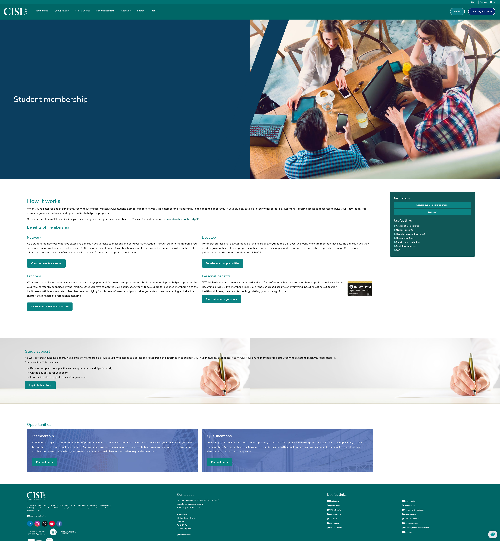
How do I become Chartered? (410, 234)
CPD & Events (335, 510)
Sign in (474, 2)
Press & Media (410, 514)
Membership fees (405, 238)
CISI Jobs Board (335, 527)
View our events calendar (46, 263)
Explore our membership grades (432, 204)
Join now (432, 212)
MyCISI (457, 11)
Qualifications (335, 505)
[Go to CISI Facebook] (59, 524)
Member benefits (404, 229)
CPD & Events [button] (82, 10)
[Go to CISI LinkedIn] (30, 524)
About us (333, 519)
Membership (334, 501)
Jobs (153, 10)
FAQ (398, 250)
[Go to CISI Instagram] (38, 524)
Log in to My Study (40, 385)
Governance (334, 523)
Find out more (44, 462)
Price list (407, 532)
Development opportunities (222, 263)
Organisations (335, 514)
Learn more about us (37, 516)
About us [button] (126, 10)
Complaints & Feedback (414, 510)
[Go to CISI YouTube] (52, 524)
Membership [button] (41, 10)
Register (483, 2)
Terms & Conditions (412, 519)
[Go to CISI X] (45, 524)
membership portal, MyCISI (183, 219)
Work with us (409, 505)
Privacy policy (410, 501)
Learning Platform (482, 11)
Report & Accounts (412, 523)
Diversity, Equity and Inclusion (416, 527)
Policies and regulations (408, 242)
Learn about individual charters (50, 306)
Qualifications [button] (62, 10)
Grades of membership (407, 225)
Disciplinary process (406, 246)
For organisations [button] (105, 10)
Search (140, 10)
